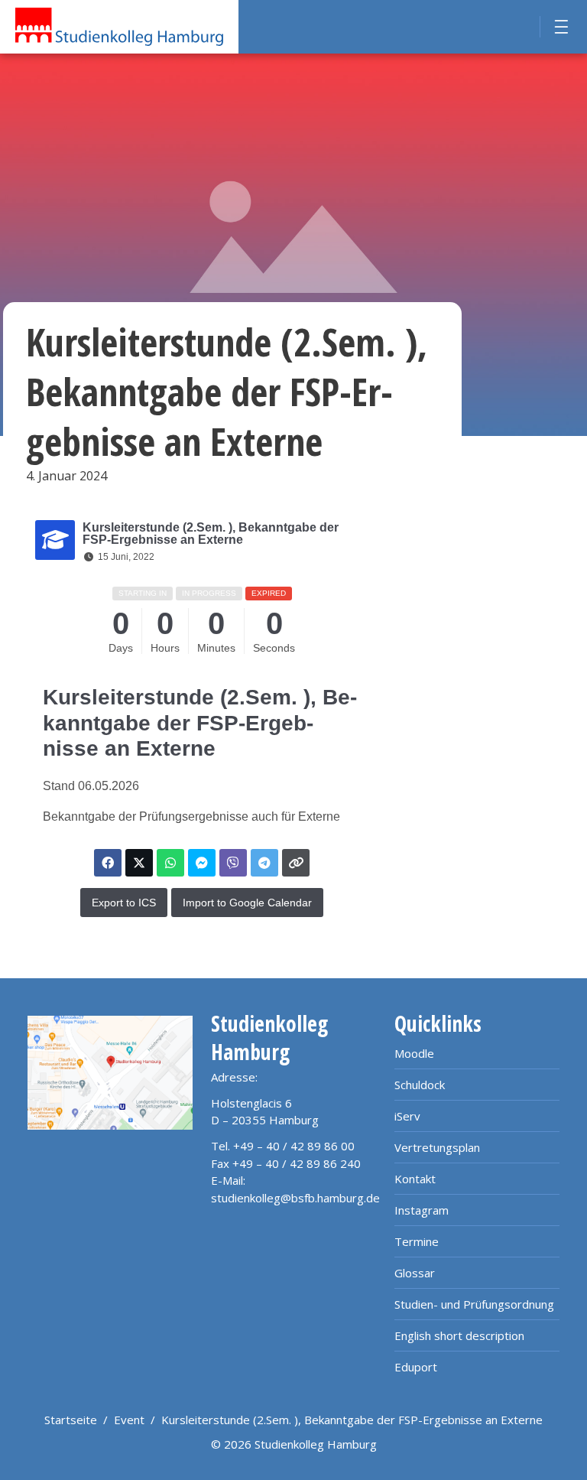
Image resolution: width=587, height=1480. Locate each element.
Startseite (70, 1419)
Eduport (415, 1366)
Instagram (421, 1210)
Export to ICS (124, 902)
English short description (459, 1335)
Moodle (414, 1053)
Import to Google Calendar (247, 902)
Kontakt (415, 1178)
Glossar (414, 1272)
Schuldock (419, 1084)
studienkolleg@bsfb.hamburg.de (295, 1197)
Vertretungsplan (437, 1147)
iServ (407, 1116)
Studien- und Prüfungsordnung (474, 1304)
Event (129, 1419)
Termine (416, 1241)
